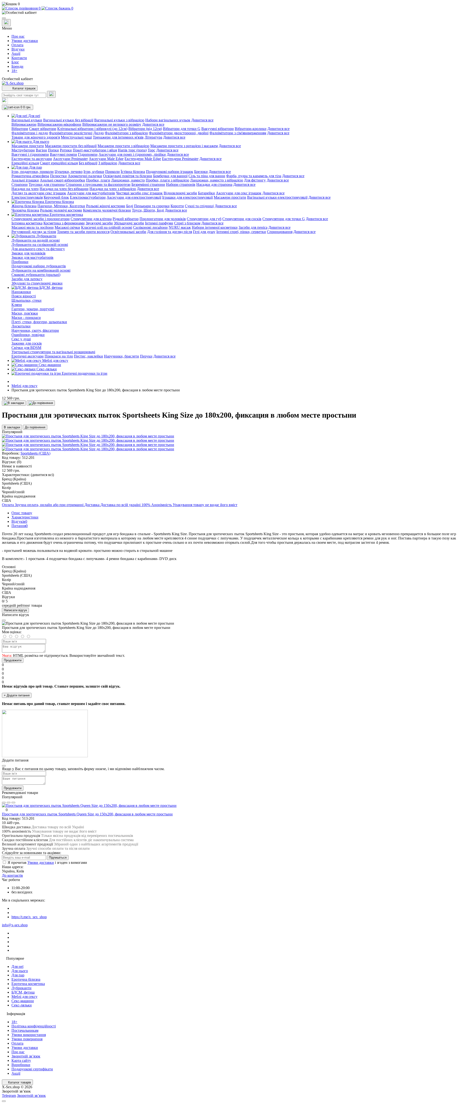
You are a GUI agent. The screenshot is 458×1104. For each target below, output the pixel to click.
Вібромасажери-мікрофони (59, 124)
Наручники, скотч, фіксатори (35, 330)
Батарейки (206, 193)
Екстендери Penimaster (180, 159)
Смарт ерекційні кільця (59, 163)
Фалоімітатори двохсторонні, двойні (178, 133)
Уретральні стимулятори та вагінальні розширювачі (53, 352)
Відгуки (18, 49)
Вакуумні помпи (63, 154)
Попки (53, 150)
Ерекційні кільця (25, 163)
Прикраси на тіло (59, 356)
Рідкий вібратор (126, 219)
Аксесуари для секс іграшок (238, 193)
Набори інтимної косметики (215, 227)
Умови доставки (24, 41)
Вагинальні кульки (26, 120)
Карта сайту (21, 1060)
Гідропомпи (88, 154)
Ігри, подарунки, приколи (32, 172)
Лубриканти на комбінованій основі (40, 270)
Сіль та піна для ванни (206, 176)
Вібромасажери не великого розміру (111, 124)
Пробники (19, 262)
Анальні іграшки (25, 180)
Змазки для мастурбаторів (32, 257)
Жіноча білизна (23, 206)
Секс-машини (22, 1001)
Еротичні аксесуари (27, 356)
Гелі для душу (204, 232)
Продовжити (12, 660)
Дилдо (98, 133)
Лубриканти (21, 988)
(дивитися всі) (42, 475)
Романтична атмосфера (30, 176)
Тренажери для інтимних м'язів (118, 137)
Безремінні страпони (148, 184)
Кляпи (16, 305)
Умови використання (28, 1035)
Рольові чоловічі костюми (61, 210)
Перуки (146, 356)
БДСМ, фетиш (23, 992)
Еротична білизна (25, 979)
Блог (15, 62)
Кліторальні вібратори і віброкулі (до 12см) (92, 129)
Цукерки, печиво (69, 172)
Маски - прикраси (26, 318)
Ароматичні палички (85, 176)
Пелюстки (58, 176)
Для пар (17, 975)
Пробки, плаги (98, 180)
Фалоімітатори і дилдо (29, 133)
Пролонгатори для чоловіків (163, 219)
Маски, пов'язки (24, 313)
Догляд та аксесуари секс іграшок (38, 193)
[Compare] (13, 802)
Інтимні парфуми (159, 223)
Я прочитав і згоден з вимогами (47, 862)
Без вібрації (88, 163)
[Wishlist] (8, 802)
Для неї (17, 966)
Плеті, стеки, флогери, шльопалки (39, 322)
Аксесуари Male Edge (106, 159)
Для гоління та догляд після (169, 232)
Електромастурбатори (88, 197)
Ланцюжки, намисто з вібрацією (216, 180)
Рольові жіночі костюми (105, 206)
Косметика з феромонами (64, 223)
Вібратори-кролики (250, 129)
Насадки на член (25, 189)
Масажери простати (27, 146)
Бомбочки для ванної (170, 176)
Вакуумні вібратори (217, 129)
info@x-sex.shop (15, 925)
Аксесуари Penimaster (70, 159)
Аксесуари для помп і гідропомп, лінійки (132, 154)
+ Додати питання (17, 695)
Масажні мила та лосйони (32, 227)
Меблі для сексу (24, 386)
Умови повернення (26, 1039)
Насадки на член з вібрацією (112, 189)
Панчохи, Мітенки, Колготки (61, 206)
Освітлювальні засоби (128, 232)
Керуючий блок (56, 197)
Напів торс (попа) (132, 150)
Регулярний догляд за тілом (33, 232)
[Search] (51, 94)
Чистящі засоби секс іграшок (139, 193)
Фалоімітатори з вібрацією (126, 133)
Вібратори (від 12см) (145, 129)
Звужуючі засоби (99, 223)
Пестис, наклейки (88, 356)
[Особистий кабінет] (229, 12)
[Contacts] (6, 22)
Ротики (66, 150)
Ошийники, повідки (28, 335)
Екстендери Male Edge (143, 159)
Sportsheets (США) (35, 453)
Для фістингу (255, 180)
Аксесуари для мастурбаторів (91, 193)
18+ (14, 71)
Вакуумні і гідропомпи (30, 154)
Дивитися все (202, 120)
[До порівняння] (41, 403)
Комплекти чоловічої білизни (107, 210)
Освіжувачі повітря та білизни (127, 176)
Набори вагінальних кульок (167, 120)
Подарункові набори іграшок (169, 172)
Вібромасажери (23, 124)
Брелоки (201, 172)
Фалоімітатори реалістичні (70, 133)
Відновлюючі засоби (180, 193)
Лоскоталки (21, 326)
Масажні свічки (67, 227)
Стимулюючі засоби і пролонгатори (40, 219)
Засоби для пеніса (253, 227)
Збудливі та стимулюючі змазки (36, 283)
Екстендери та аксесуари (31, 159)
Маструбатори (23, 150)
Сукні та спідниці (199, 206)
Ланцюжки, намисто (128, 180)
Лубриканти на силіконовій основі (39, 245)
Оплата (17, 45)
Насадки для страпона (214, 184)
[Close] (4, 620)
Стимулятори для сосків (241, 219)
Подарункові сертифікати (32, 1069)
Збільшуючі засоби (129, 223)
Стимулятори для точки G (283, 219)
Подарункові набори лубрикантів (38, 266)
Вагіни (41, 150)
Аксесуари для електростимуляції (134, 197)
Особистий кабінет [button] (17, 79)
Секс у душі (21, 339)
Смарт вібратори (42, 129)
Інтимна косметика (26, 223)
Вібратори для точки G (181, 129)
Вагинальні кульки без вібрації (68, 120)
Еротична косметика (28, 984)
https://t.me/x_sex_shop (29, 917)
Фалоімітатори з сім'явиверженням (237, 133)
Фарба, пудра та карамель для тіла (253, 176)
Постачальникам (24, 1030)
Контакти (19, 58)
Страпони (19, 184)
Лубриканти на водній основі (35, 240)
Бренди (17, 66)
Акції (15, 54)
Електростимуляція (27, 197)
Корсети (177, 206)
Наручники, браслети (121, 356)
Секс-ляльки (21, 1005)
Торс (151, 150)
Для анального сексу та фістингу (38, 249)
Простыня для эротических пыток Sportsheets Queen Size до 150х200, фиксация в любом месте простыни (87, 814)
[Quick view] (4, 802)
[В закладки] (14, 403)
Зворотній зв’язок (25, 1056)
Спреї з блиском (187, 223)
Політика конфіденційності (33, 1026)
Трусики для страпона (47, 184)
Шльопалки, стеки (26, 300)
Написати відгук (15, 610)
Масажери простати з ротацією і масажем (184, 146)
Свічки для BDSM (26, 348)
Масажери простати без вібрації (71, 146)
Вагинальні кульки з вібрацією (119, 120)
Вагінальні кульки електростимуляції (277, 197)
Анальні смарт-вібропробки (62, 180)
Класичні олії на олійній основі (106, 227)
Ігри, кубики (93, 172)
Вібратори (19, 129)
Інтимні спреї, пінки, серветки (241, 232)
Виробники (20, 1065)
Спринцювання (279, 232)
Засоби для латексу (26, 279)
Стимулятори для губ (204, 219)
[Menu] (4, 18)
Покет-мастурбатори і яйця (95, 150)
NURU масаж (180, 227)
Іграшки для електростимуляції (187, 197)
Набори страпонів (180, 184)
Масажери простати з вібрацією (123, 146)
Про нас (18, 36)
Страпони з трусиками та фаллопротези (98, 184)
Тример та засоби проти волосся (83, 232)
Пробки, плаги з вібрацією (167, 180)
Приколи (112, 172)
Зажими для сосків (26, 343)
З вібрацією (107, 163)
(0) (19, 462)
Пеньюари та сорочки (152, 206)
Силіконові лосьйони (150, 227)
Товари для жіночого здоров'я (35, 137)
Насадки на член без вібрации (64, 189)
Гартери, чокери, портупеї (32, 309)
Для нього (19, 971)
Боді (129, 206)
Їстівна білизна (133, 172)
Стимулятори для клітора (91, 219)
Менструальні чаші (76, 137)
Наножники (21, 292)
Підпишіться (58, 857)
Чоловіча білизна (25, 210)
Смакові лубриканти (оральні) (35, 275)
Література (153, 137)
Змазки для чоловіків (28, 253)
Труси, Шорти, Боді (148, 210)
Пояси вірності (23, 296)
